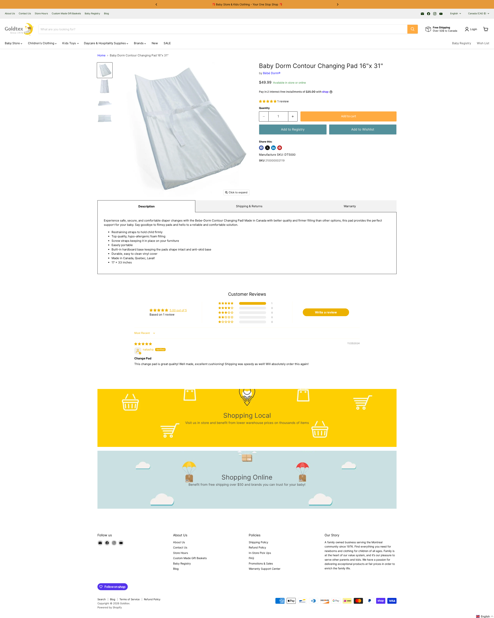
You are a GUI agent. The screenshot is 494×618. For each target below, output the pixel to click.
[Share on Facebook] (261, 147)
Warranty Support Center (264, 568)
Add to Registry (293, 129)
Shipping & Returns (249, 206)
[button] (268, 101)
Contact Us (25, 13)
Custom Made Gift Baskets (66, 13)
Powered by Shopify (109, 607)
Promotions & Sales (261, 563)
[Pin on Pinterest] (279, 147)
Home (101, 55)
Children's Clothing (41, 43)
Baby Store (13, 43)
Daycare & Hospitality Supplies (105, 43)
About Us (10, 13)
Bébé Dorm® (271, 73)
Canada (477, 13)
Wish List (483, 43)
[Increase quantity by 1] (293, 116)
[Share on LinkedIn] (273, 147)
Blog (106, 13)
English (454, 13)
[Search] (412, 29)
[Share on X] (267, 147)
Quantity (264, 108)
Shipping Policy (258, 542)
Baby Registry (92, 13)
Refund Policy (257, 547)
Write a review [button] (326, 312)
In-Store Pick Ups (260, 552)
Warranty (350, 206)
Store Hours (41, 13)
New (155, 43)
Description (146, 206)
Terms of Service (129, 599)
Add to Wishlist (362, 129)
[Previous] (156, 4)
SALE (167, 43)
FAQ (251, 558)
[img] (143, 344)
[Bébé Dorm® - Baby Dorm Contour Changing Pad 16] (104, 70)
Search (101, 599)
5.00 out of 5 (178, 310)
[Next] (337, 4)
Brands (139, 43)
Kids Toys (69, 43)
